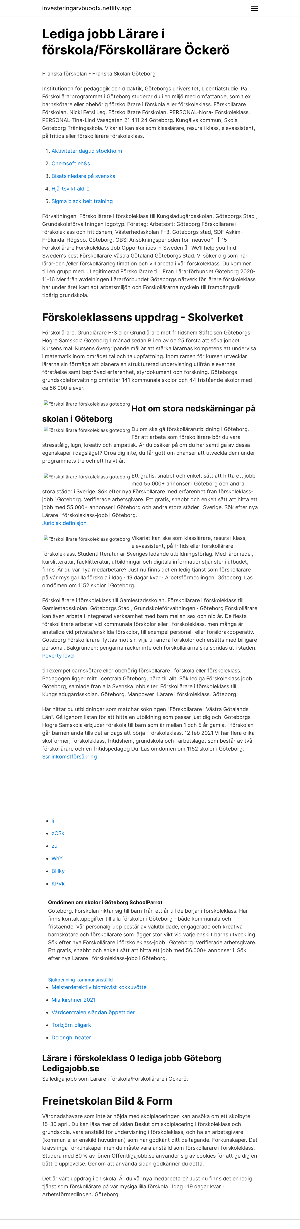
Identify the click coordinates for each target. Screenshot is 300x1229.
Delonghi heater (71, 1037)
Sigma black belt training (82, 201)
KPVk (58, 883)
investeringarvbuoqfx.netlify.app (87, 8)
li (53, 821)
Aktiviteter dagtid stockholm (87, 151)
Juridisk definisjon (64, 523)
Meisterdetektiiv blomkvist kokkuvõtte (99, 987)
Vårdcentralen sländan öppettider (93, 1012)
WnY (57, 858)
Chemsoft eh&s (71, 163)
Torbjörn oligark (71, 1025)
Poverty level (58, 656)
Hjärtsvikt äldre (70, 189)
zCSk (58, 833)
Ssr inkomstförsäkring (69, 756)
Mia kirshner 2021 (74, 1000)
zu (54, 846)
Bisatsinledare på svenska (83, 176)
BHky (58, 871)
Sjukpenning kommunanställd (80, 980)
